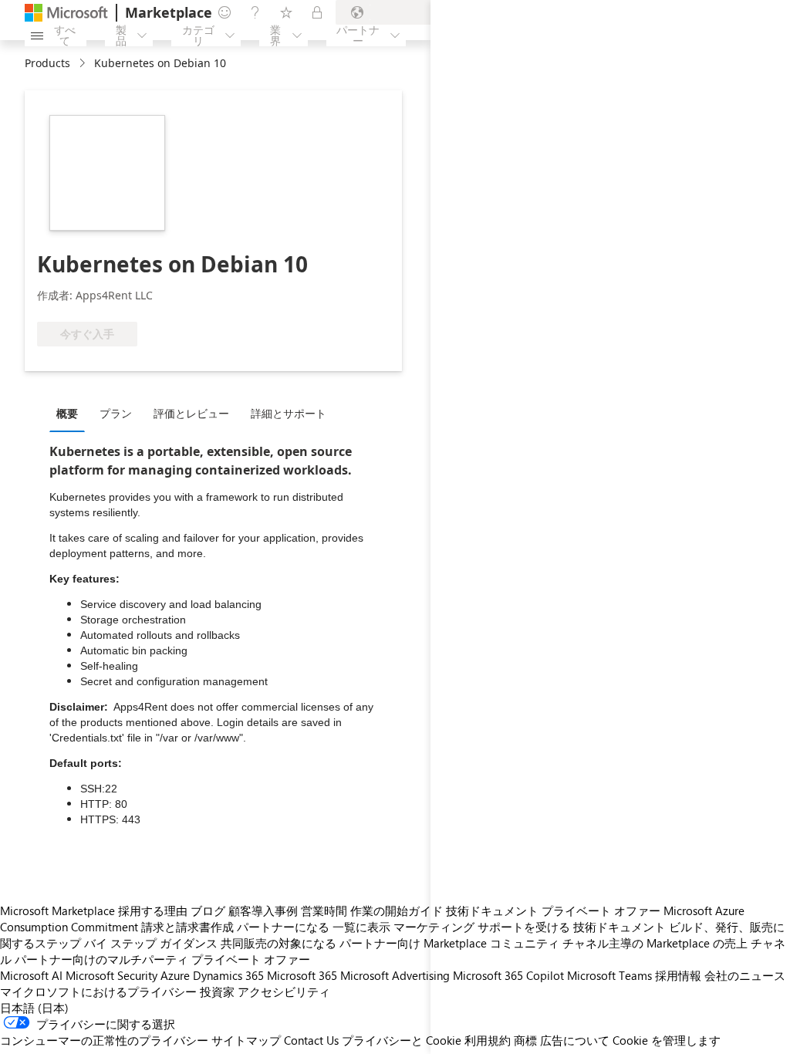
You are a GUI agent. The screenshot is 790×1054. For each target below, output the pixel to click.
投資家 (217, 991)
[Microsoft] (66, 13)
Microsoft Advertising (395, 975)
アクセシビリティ (284, 991)
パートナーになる (283, 926)
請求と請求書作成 (187, 926)
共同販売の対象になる (278, 943)
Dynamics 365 (228, 975)
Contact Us (311, 1040)
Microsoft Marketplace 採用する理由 (93, 910)
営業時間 (324, 910)
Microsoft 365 (302, 975)
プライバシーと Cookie (401, 1040)
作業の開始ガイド (396, 910)
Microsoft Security (111, 975)
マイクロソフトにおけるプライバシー (98, 991)
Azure (175, 975)
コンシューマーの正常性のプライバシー (104, 1040)
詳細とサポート (288, 413)
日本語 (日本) (34, 1007)
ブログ (208, 910)
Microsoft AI (31, 975)
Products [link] (47, 63)
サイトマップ (246, 1040)
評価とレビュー (191, 413)
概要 (67, 413)
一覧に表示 (361, 926)
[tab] (71, 413)
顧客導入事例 (263, 910)
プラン (116, 413)
